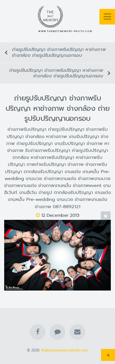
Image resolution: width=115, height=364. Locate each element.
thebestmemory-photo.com (64, 350)
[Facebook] (37, 332)
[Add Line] (57, 332)
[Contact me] (77, 332)
